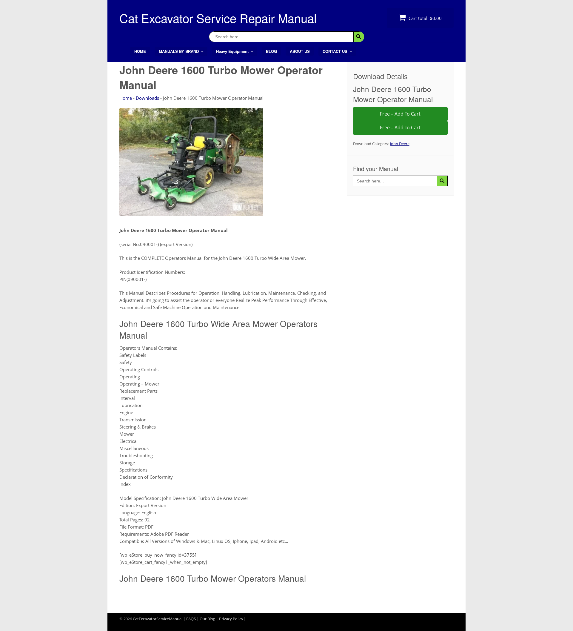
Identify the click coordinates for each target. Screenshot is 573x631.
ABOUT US (300, 51)
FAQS (191, 618)
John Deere (399, 143)
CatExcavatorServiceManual (157, 618)
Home (125, 98)
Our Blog (207, 618)
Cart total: (424, 18)
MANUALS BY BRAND (179, 51)
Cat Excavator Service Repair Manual (218, 17)
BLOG (271, 51)
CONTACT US (335, 51)
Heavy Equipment (232, 51)
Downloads (147, 98)
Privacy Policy (231, 618)
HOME (140, 51)
